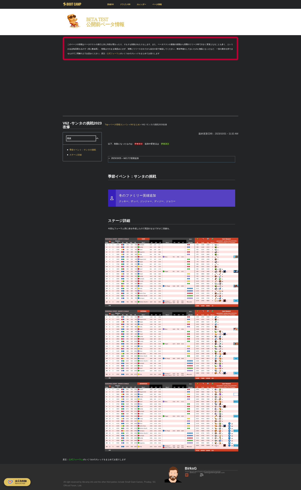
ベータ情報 (157, 4)
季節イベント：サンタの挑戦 (82, 150)
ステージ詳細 (75, 155)
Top (106, 124)
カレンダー (141, 4)
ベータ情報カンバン (119, 124)
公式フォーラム (113, 53)
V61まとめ (135, 124)
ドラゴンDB (125, 4)
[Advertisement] (150, 88)
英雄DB (110, 4)
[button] (97, 138)
